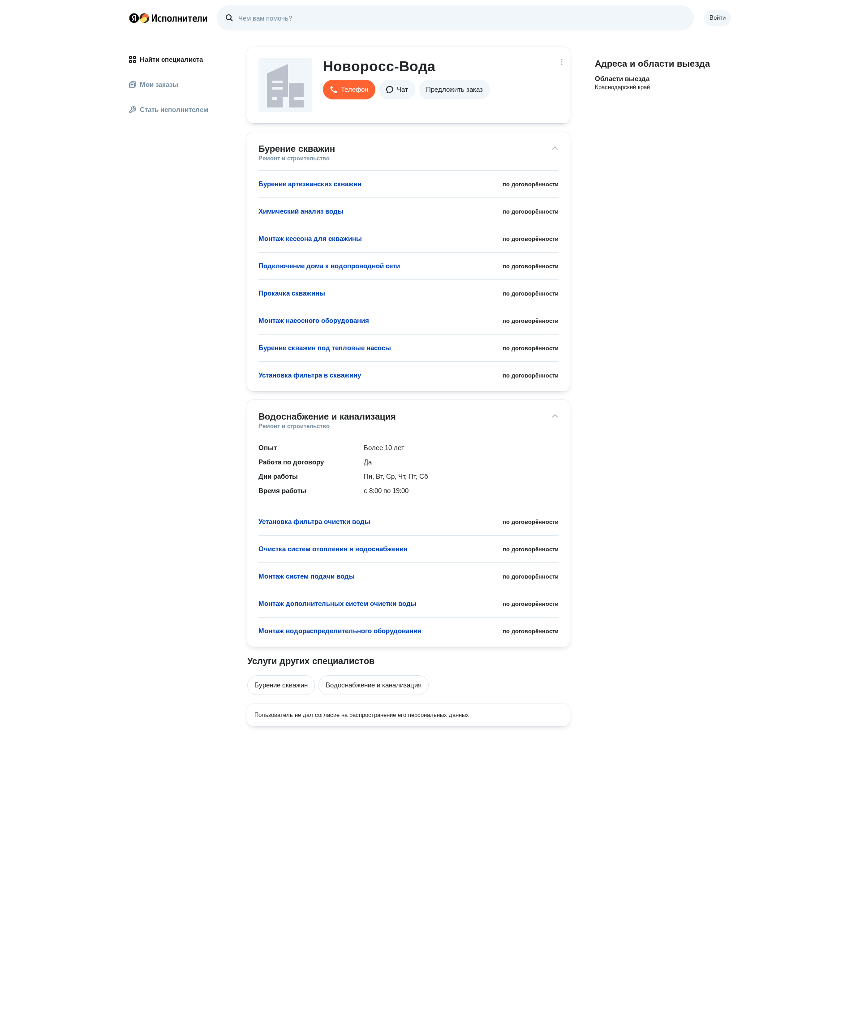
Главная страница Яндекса (134, 18)
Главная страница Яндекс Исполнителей (168, 18)
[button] (349, 89)
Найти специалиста (171, 59)
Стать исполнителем (174, 109)
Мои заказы (159, 84)
